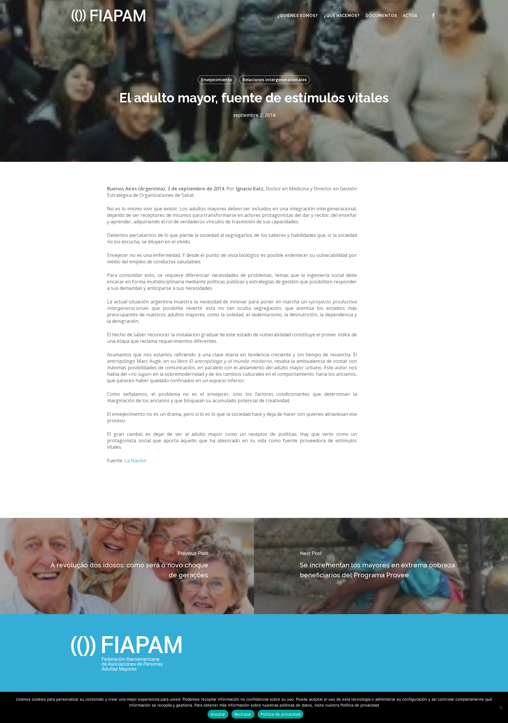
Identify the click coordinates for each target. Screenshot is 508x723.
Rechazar (243, 714)
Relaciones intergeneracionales (275, 79)
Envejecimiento (216, 79)
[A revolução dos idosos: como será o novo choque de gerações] (127, 566)
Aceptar (217, 714)
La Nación (135, 460)
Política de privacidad (280, 714)
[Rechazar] (501, 707)
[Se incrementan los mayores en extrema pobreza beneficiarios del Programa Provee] (381, 566)
